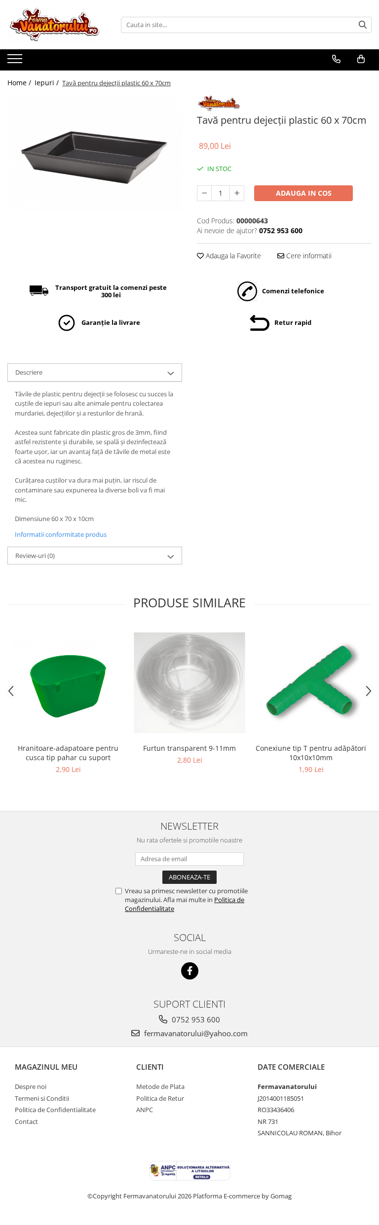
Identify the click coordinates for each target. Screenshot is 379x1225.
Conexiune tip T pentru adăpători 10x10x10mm (311, 752)
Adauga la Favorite (232, 255)
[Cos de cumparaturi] (361, 59)
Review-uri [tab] (35, 555)
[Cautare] (363, 25)
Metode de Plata (160, 1086)
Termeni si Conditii (42, 1098)
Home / (20, 82)
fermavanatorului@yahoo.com (195, 1033)
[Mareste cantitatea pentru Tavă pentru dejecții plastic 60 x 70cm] (236, 193)
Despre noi (30, 1086)
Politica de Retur (160, 1098)
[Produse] (16, 61)
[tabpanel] (94, 153)
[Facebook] (189, 971)
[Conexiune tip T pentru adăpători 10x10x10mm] (311, 682)
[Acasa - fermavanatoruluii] (56, 24)
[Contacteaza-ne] (336, 59)
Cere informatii (308, 255)
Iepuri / (48, 82)
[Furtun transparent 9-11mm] (189, 682)
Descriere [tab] (28, 372)
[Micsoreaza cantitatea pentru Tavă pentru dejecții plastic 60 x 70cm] (204, 193)
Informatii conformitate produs (61, 534)
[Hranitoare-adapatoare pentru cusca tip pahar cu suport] (68, 683)
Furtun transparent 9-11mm (189, 748)
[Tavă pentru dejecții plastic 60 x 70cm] (94, 153)
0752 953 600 (195, 1019)
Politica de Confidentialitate (55, 1109)
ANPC (144, 1109)
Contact (26, 1121)
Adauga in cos (304, 193)
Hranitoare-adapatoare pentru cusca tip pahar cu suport (68, 752)
